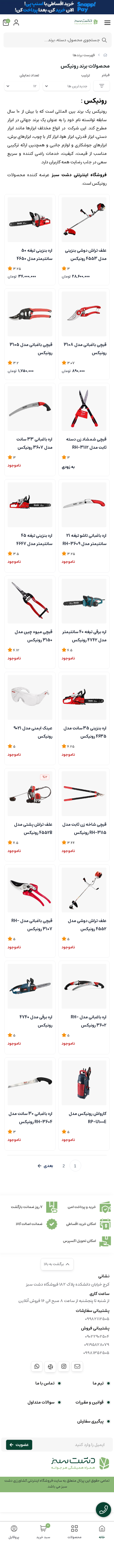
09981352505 (96, 1352)
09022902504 (97, 1336)
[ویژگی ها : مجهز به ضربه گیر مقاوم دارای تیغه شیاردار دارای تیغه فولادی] (84, 408)
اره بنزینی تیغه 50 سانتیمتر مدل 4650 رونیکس (34, 254)
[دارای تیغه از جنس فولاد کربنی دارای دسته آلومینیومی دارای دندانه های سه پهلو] (30, 1082)
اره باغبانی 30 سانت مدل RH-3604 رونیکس (30, 1117)
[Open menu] (107, 22)
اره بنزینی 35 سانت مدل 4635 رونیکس (84, 732)
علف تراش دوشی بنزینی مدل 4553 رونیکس (85, 254)
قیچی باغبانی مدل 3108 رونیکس (85, 348)
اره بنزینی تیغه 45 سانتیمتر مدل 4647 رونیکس (34, 539)
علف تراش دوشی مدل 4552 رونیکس (87, 924)
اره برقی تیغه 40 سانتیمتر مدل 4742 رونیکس (84, 635)
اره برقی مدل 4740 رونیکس (36, 1021)
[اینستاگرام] (64, 1366)
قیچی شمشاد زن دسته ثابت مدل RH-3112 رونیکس (86, 443)
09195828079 (96, 1344)
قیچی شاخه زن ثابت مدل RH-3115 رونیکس (84, 828)
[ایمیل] (77, 1366)
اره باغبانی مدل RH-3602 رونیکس (88, 1021)
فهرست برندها (84, 55)
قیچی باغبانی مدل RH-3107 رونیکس (31, 924)
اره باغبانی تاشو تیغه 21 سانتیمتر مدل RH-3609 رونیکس (84, 539)
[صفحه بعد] (45, 1166)
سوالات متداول (40, 1402)
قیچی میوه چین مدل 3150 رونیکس (33, 635)
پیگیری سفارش (90, 1421)
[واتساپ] (37, 1366)
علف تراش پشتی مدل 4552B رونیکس (33, 828)
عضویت (22, 1444)
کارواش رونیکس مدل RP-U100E (87, 1117)
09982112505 (97, 1318)
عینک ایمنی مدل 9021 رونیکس (32, 732)
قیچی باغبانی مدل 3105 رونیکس (31, 348)
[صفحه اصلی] (105, 55)
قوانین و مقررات (89, 1402)
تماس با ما (44, 1383)
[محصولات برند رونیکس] (57, 1466)
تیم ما (98, 1383)
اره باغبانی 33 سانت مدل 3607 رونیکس (34, 443)
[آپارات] (50, 1367)
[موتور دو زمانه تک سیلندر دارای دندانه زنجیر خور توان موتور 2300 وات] (30, 219)
